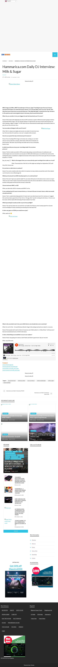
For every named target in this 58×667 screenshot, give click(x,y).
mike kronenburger (41, 380)
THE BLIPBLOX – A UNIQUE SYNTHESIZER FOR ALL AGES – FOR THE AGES (20, 491)
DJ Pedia (33, 614)
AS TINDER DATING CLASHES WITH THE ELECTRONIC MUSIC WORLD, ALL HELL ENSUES (19, 511)
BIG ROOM (5, 610)
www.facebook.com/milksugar (9, 366)
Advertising (34, 554)
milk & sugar (51, 380)
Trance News (42, 618)
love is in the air (31, 380)
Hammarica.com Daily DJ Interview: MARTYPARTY (12, 416)
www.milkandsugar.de (7, 364)
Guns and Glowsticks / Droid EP (11, 436)
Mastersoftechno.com (11, 455)
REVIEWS (21, 456)
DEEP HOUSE (19, 610)
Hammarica (48, 614)
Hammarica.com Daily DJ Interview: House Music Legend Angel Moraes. (42, 416)
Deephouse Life (48, 610)
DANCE (12, 610)
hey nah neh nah (11, 380)
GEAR (20, 451)
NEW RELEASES (20, 455)
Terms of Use (34, 551)
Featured (15, 451)
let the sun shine (21, 380)
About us (34, 543)
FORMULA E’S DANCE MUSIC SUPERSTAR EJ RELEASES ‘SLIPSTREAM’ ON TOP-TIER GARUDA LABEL (42, 434)
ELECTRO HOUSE (6, 618)
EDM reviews (8, 77)
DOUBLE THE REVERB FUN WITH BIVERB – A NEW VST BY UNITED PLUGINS (14, 465)
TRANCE (21, 627)
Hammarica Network (10, 453)
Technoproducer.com (16, 458)
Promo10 (7, 456)
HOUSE (4, 622)
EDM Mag (40, 614)
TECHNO (7, 458)
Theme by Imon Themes (29, 665)
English (9, 1)
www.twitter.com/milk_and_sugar (10, 368)
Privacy (33, 547)
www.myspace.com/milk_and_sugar (11, 370)
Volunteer (34, 540)
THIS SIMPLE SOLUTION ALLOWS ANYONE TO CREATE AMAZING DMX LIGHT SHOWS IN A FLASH (20, 480)
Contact (33, 558)
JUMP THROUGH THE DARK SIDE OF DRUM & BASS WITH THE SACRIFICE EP (20, 501)
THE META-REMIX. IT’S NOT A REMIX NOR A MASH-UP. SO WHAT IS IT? (20, 522)
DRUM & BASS (5, 614)
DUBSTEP (5, 434)
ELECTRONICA (17, 618)
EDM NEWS (5, 413)
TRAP (3, 631)
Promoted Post (15, 456)
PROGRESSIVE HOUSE (14, 622)
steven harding (7, 382)
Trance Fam (34, 618)
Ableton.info (8, 451)
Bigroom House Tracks (36, 610)
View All (16, 531)
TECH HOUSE (5, 627)
